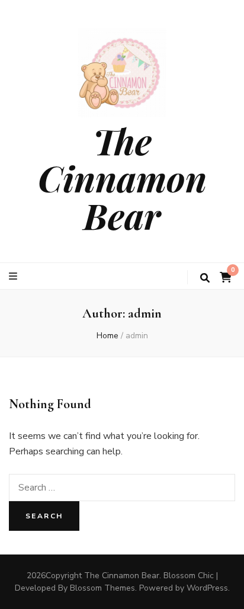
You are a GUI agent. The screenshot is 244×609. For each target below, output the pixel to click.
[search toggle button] (205, 278)
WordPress (207, 588)
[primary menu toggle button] (14, 276)
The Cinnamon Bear (122, 178)
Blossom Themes (102, 588)
